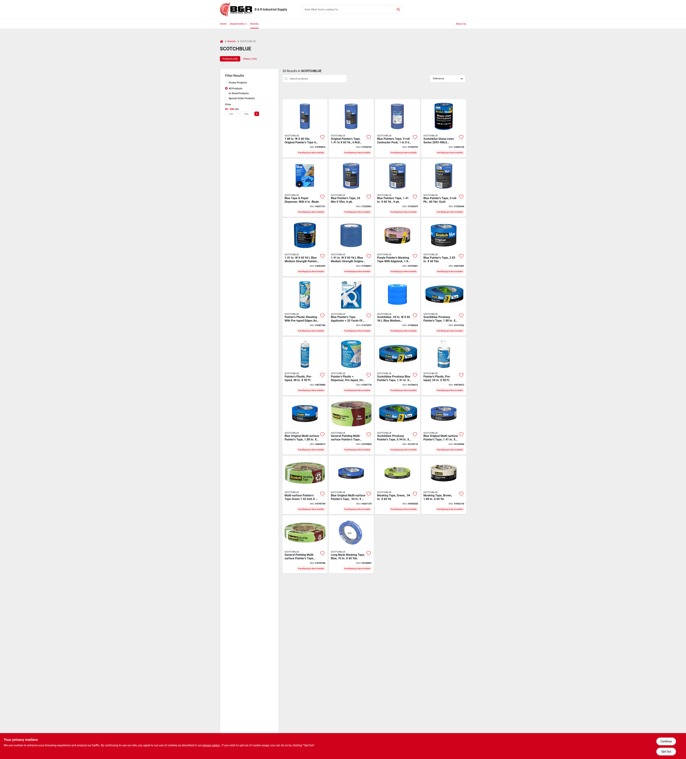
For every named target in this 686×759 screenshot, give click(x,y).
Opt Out (666, 751)
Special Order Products (242, 98)
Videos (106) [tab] (250, 58)
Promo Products (238, 82)
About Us (461, 23)
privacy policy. (211, 745)
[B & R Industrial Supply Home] (236, 9)
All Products (235, 88)
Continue (666, 741)
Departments (237, 23)
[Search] (398, 9)
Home (223, 23)
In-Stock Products (239, 93)
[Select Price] (256, 114)
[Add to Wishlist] (322, 137)
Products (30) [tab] (230, 58)
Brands (254, 23)
